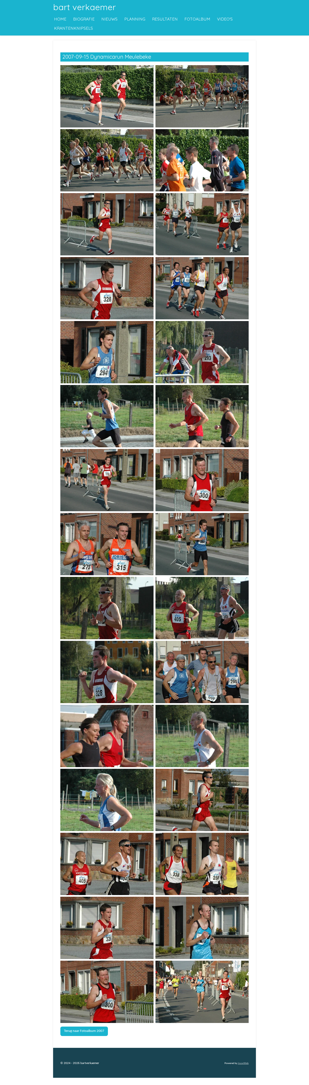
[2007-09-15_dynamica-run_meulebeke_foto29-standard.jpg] (107, 992)
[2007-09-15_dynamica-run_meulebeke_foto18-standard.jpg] (202, 608)
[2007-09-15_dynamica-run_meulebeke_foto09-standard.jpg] (107, 352)
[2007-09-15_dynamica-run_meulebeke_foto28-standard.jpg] (202, 928)
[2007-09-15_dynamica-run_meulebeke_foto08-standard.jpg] (202, 288)
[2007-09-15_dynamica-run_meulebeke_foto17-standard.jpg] (107, 608)
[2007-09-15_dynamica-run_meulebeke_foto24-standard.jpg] (202, 800)
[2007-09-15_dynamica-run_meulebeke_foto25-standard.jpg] (107, 864)
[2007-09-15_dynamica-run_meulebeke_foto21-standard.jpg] (107, 736)
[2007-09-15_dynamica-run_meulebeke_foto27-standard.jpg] (107, 928)
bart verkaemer (84, 7)
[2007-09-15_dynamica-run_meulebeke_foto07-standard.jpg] (107, 288)
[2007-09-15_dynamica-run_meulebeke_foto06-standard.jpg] (202, 224)
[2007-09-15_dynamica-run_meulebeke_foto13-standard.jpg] (107, 480)
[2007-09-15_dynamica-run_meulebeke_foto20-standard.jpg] (202, 672)
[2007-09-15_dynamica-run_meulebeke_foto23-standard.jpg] (107, 800)
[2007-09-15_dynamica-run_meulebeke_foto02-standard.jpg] (202, 96)
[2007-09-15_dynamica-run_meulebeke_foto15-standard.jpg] (107, 544)
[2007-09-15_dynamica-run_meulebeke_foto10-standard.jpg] (202, 352)
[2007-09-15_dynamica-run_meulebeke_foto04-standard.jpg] (202, 160)
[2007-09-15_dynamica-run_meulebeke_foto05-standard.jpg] (107, 224)
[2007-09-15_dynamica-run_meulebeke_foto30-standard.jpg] (202, 992)
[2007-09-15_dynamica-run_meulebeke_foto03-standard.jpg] (107, 160)
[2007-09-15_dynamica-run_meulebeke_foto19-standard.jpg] (107, 672)
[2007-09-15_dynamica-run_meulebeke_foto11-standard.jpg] (107, 416)
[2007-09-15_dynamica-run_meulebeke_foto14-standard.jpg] (202, 480)
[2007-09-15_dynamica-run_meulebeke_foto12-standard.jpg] (202, 416)
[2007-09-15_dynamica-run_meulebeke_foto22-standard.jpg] (202, 736)
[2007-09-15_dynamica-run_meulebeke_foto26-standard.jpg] (202, 864)
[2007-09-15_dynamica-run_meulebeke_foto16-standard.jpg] (202, 544)
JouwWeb (243, 1063)
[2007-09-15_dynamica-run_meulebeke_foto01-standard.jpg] (107, 96)
